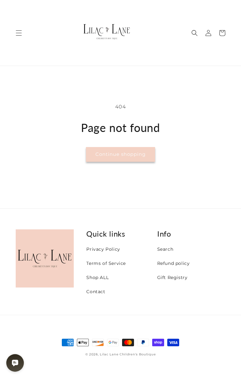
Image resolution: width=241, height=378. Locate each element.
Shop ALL (97, 277)
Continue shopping (120, 154)
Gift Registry (172, 277)
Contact (95, 291)
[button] (19, 33)
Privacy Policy (103, 249)
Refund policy (173, 263)
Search (165, 249)
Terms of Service (106, 263)
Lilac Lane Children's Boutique (128, 354)
